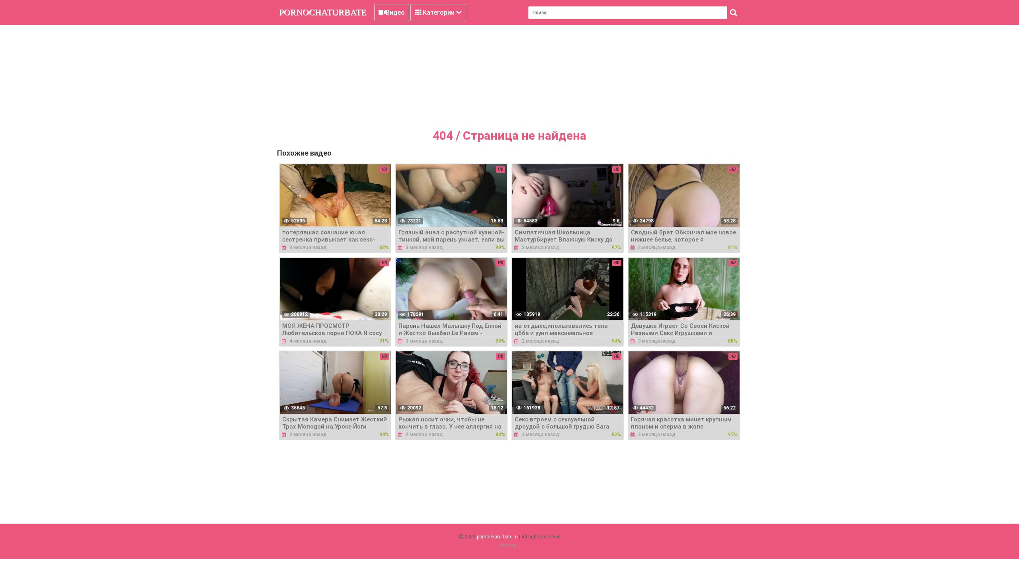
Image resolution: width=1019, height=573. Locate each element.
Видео (395, 12)
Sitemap (507, 545)
